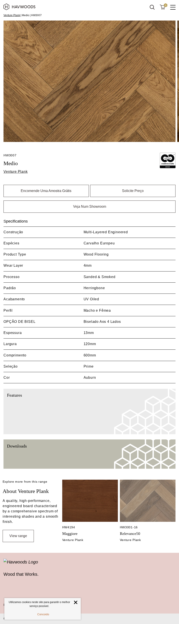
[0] (162, 7)
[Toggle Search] (152, 7)
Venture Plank (11, 15)
